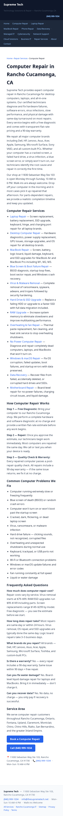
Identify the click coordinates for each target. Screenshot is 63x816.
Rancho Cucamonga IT (26, 806)
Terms (14, 810)
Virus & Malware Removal (25, 283)
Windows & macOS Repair (25, 358)
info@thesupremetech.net (35, 799)
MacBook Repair (11, 28)
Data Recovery (43, 28)
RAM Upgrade (18, 312)
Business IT (26, 39)
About (54, 39)
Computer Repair (20, 23)
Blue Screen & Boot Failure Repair (29, 266)
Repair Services (41, 39)
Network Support (41, 34)
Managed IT (9, 34)
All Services (9, 806)
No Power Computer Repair (26, 341)
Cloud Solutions (11, 39)
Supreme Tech (13, 4)
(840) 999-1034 (52, 16)
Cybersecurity (24, 34)
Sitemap (42, 806)
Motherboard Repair (22, 387)
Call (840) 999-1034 (21, 748)
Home (6, 23)
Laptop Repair (37, 23)
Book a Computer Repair (25, 739)
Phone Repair (28, 28)
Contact (7, 43)
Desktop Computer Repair (25, 233)
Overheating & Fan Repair (25, 325)
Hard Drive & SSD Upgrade (25, 299)
